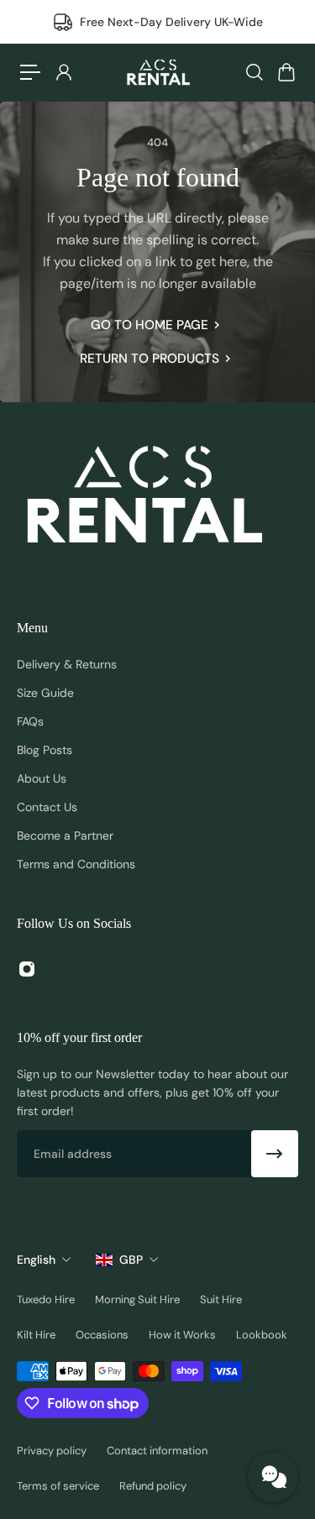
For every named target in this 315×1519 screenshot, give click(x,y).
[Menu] (30, 72)
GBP (131, 1259)
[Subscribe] (274, 1153)
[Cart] (286, 72)
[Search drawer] (254, 72)
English (36, 1259)
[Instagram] (26, 969)
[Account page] (63, 72)
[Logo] (158, 72)
